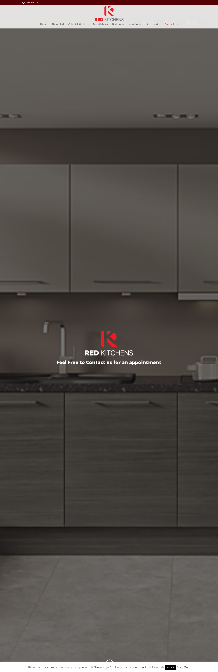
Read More (183, 667)
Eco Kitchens (100, 24)
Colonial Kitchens (78, 24)
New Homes (136, 24)
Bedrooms (118, 24)
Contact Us (171, 24)
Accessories (153, 24)
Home (43, 24)
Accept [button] (170, 667)
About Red (58, 24)
